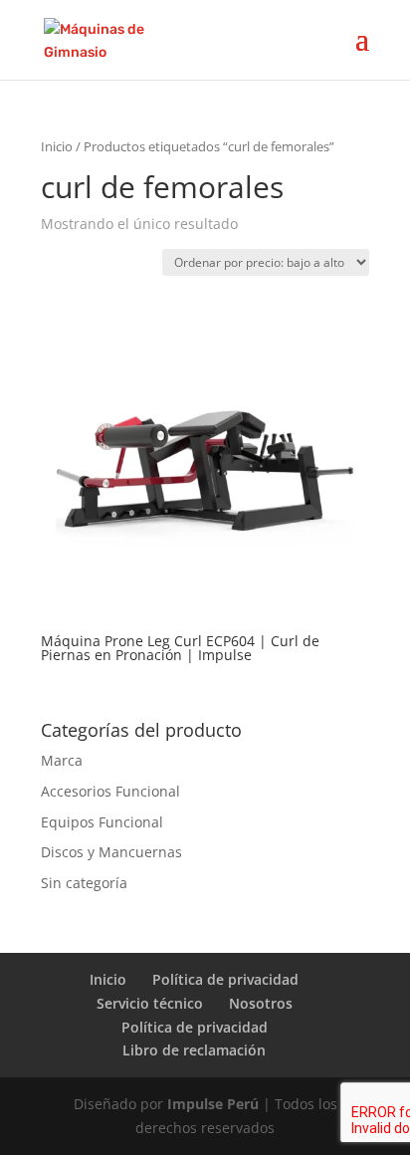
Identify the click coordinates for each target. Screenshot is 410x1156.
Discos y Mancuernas (111, 851)
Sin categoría (84, 882)
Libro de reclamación (194, 1049)
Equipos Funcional (102, 821)
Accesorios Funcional (110, 791)
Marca (62, 760)
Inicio (57, 146)
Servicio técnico (150, 1003)
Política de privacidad (225, 979)
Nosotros (261, 1003)
